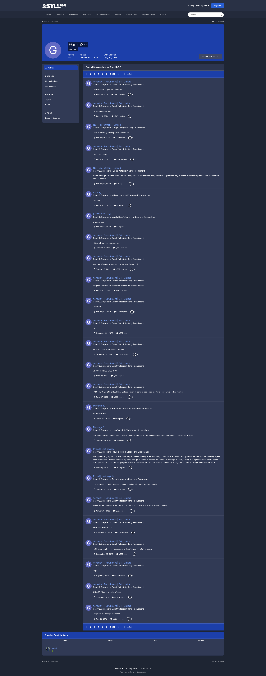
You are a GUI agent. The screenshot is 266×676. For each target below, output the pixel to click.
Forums (48, 15)
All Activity (49, 68)
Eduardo (116, 408)
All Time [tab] (201, 640)
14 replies (120, 205)
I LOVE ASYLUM (102, 214)
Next (112, 74)
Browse (59, 15)
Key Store (87, 15)
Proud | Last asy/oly (103, 449)
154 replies (120, 138)
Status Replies (51, 86)
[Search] (221, 14)
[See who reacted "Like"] (129, 94)
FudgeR (115, 127)
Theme (118, 668)
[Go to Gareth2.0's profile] (88, 83)
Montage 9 (98, 427)
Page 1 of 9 (129, 74)
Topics (48, 99)
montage (97, 192)
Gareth (115, 84)
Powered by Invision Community (133, 672)
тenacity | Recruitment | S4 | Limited (112, 81)
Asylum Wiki (131, 15)
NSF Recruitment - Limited (107, 124)
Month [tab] (110, 640)
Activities (73, 15)
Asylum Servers (148, 15)
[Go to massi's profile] (48, 649)
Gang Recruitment (135, 84)
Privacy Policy (132, 668)
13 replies (120, 227)
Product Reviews (52, 118)
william (115, 195)
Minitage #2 (99, 405)
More (162, 15)
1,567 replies (119, 94)
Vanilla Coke (117, 217)
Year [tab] (156, 640)
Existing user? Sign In (197, 6)
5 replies (120, 440)
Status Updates (51, 81)
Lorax (114, 430)
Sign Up (217, 5)
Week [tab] (65, 640)
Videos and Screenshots (138, 195)
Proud (114, 452)
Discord (118, 15)
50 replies (120, 467)
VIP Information (103, 15)
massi (54, 648)
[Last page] (119, 74)
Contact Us (146, 668)
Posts (47, 105)
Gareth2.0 (97, 84)
